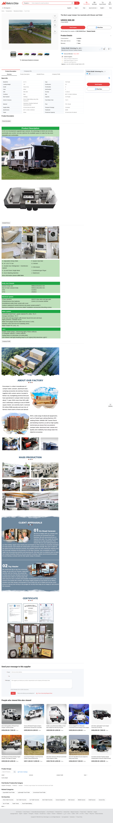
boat (85, 775)
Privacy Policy (79, 817)
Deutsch (53, 813)
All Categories (7, 8)
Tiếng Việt (91, 813)
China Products (26, 811)
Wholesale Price (58, 811)
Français (36, 813)
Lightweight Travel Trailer (24, 792)
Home (3, 11)
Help (84, 8)
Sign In (63, 64)
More (3, 806)
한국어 (69, 813)
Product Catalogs (23, 772)
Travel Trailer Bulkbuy (27, 803)
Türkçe (86, 813)
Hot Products (19, 811)
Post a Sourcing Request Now (44, 693)
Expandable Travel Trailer (9, 792)
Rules (110, 8)
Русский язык (43, 813)
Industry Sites (66, 811)
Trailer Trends (15, 803)
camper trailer (59, 775)
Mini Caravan (71, 800)
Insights (95, 811)
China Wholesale (50, 811)
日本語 (73, 813)
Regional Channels (75, 811)
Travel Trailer (27, 11)
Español (25, 813)
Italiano (48, 813)
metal (3, 775)
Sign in (109, 4)
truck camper (5, 778)
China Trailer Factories (8, 800)
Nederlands (59, 813)
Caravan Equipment (60, 800)
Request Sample (91, 31)
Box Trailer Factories (21, 800)
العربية (64, 813)
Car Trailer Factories (34, 800)
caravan (31, 775)
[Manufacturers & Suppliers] (10, 3)
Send (13, 693)
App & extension (93, 8)
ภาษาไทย (82, 813)
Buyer (76, 8)
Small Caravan (92, 800)
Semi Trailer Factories (47, 800)
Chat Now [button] (100, 27)
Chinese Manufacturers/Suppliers (38, 811)
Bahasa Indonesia (99, 813)
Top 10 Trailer (6, 803)
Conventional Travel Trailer (39, 792)
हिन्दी (77, 813)
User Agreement (65, 817)
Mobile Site (90, 811)
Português (31, 813)
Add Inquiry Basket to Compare (30, 60)
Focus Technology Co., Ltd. (46, 817)
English (20, 813)
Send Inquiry (73, 27)
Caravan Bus (102, 800)
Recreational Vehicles (18, 11)
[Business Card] (109, 78)
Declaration (72, 817)
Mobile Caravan (81, 800)
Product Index (83, 811)
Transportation (9, 11)
